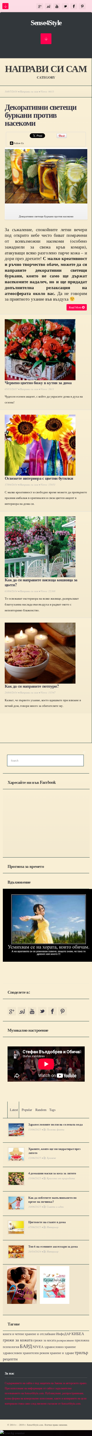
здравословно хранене (60, 1347)
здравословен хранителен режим (26, 1353)
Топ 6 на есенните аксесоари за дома (53, 1246)
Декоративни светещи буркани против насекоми (40, 115)
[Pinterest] (82, 6)
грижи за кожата (18, 1340)
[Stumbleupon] (48, 6)
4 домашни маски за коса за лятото (52, 1173)
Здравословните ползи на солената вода (55, 1124)
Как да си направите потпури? (32, 686)
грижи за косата (44, 1340)
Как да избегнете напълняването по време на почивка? (52, 1199)
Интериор (53, 1227)
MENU (5, 6)
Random (40, 1109)
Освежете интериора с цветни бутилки (39, 478)
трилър (81, 1352)
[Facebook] (74, 6)
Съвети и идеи (55, 1206)
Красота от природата (61, 1178)
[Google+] (40, 6)
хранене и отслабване (40, 1334)
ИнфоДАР (63, 1334)
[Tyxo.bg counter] (12, 1433)
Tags (52, 1109)
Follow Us (19, 143)
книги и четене (13, 1334)
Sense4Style (46, 23)
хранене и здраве (62, 1353)
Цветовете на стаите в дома (47, 1222)
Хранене (51, 1158)
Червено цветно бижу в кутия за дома (38, 382)
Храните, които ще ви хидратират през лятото (54, 1150)
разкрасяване (65, 1340)
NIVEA (38, 1346)
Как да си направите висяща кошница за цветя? (41, 582)
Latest (14, 1109)
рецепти (10, 1359)
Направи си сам (29, 91)
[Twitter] (65, 6)
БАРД (26, 1346)
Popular (27, 1109)
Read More (75, 307)
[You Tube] (57, 6)
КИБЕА (77, 1333)
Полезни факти (55, 1129)
